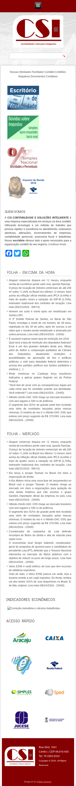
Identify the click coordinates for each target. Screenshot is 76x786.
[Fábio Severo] (44, 781)
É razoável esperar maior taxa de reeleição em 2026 (39, 339)
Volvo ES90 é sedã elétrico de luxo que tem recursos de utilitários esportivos (40, 569)
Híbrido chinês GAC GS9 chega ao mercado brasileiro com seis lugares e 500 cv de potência (40, 399)
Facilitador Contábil (43, 72)
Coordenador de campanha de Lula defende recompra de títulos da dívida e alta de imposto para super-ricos (40, 535)
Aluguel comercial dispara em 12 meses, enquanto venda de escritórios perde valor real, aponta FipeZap (40, 282)
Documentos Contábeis (44, 77)
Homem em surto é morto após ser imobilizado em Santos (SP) (40, 314)
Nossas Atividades (20, 72)
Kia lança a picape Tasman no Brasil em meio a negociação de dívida (40, 475)
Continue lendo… (58, 244)
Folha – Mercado (23, 433)
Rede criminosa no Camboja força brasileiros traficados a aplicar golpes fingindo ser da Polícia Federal (40, 378)
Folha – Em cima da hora (31, 272)
